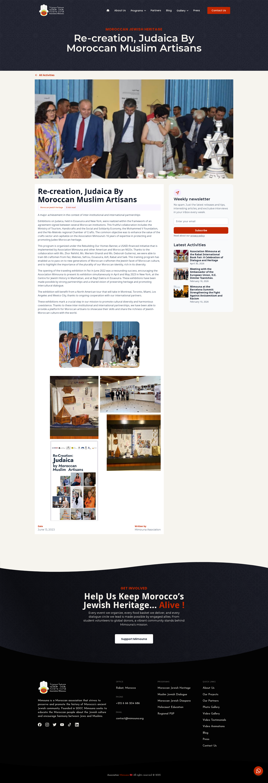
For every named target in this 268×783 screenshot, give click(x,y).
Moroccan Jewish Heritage (174, 688)
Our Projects (210, 694)
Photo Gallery (211, 707)
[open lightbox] (130, 394)
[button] (138, 10)
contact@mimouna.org (130, 718)
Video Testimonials (214, 720)
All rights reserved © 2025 (147, 775)
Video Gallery (211, 713)
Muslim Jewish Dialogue (172, 694)
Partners (156, 10)
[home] (52, 10)
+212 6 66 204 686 (128, 703)
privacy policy (197, 235)
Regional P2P (166, 713)
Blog (169, 10)
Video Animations (214, 726)
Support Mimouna (134, 639)
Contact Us (219, 10)
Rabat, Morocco (126, 688)
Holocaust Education (170, 707)
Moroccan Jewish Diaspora (174, 701)
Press (196, 10)
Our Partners (211, 701)
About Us (120, 10)
